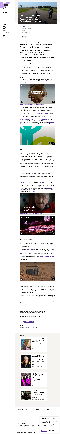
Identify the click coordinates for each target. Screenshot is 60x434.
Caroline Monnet (31, 310)
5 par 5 (21, 310)
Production (49, 411)
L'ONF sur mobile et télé (21, 423)
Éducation (4, 17)
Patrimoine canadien (42, 313)
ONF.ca (48, 409)
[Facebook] (23, 37)
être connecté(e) (27, 327)
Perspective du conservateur (30, 28)
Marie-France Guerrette (35, 313)
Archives (48, 416)
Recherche (5, 12)
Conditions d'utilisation (34, 430)
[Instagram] (10, 32)
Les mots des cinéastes (6, 21)
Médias (36, 414)
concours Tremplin (32, 312)
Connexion (4, 27)
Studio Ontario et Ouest (33, 316)
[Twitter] (4, 32)
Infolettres (37, 416)
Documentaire (24, 28)
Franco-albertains (22, 313)
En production (5, 19)
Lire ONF (6, 6)
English (4, 36)
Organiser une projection (21, 416)
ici (26, 49)
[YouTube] (8, 32)
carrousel (35, 310)
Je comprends (44, 430)
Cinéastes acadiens (41, 310)
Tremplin (38, 316)
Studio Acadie (42, 315)
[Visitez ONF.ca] (6, 1)
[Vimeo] (6, 32)
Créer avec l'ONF (20, 414)
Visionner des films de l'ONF (22, 411)
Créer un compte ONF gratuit (22, 409)
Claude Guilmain (42, 311)
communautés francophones (24, 312)
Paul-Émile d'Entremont (23, 315)
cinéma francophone (36, 311)
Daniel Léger (37, 312)
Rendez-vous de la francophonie (35, 315)
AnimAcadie (27, 310)
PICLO (28, 315)
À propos (37, 409)
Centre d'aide (37, 411)
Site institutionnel (26, 430)
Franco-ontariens (28, 313)
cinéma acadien (30, 311)
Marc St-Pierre (26, 26)
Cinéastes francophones (23, 311)
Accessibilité (19, 430)
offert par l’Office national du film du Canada (38, 104)
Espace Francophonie (42, 312)
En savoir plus (51, 430)
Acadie (23, 310)
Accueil (4, 15)
